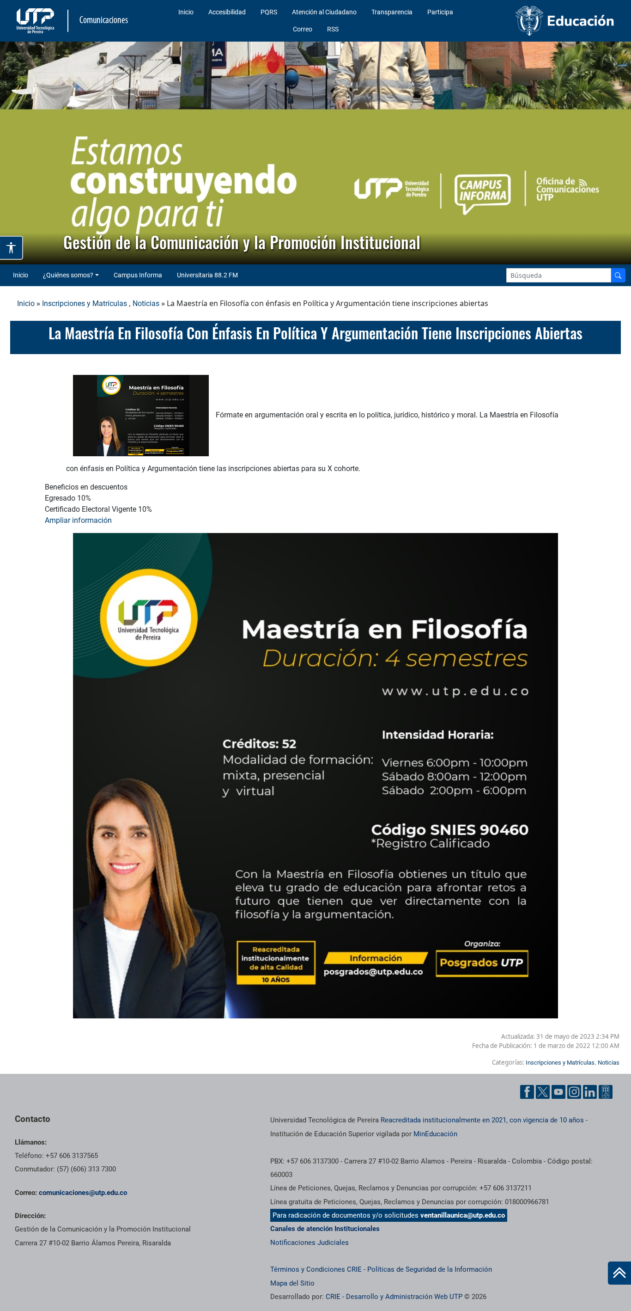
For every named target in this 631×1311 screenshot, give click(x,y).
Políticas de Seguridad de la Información (429, 1269)
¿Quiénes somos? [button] (68, 275)
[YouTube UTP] (558, 1092)
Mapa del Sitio (292, 1283)
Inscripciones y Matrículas (84, 303)
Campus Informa (138, 275)
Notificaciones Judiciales (309, 1242)
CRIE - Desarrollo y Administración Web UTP (394, 1297)
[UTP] (36, 20)
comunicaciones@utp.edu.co (83, 1192)
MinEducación (435, 1134)
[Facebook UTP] (527, 1092)
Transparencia (392, 12)
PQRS (269, 12)
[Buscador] (618, 275)
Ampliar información (79, 520)
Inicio (186, 12)
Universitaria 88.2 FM (207, 275)
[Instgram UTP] (574, 1092)
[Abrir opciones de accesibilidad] (11, 248)
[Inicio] (619, 1273)
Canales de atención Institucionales (325, 1229)
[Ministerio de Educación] (548, 21)
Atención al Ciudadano (324, 12)
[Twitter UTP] (543, 1092)
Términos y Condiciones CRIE (316, 1269)
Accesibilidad (227, 12)
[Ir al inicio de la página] (619, 1273)
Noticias (146, 303)
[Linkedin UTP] (590, 1092)
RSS (333, 29)
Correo (302, 29)
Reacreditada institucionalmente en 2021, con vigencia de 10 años (482, 1120)
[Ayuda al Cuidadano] (606, 1092)
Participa (440, 12)
